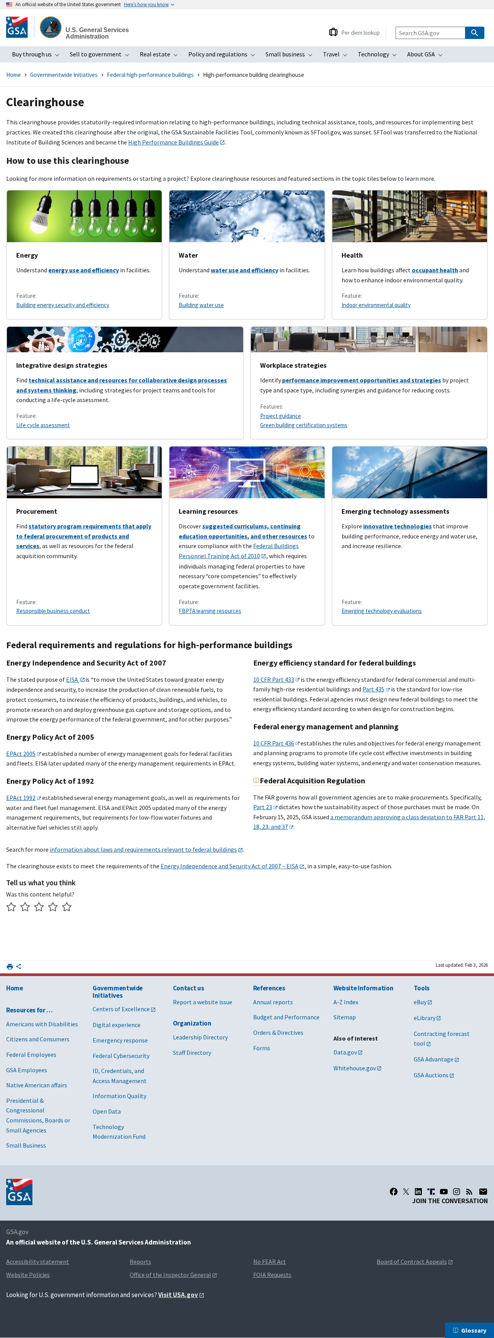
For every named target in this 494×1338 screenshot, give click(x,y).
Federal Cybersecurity (121, 1056)
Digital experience (116, 1025)
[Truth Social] (431, 1191)
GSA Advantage (433, 1059)
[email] (483, 1191)
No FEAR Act (269, 1261)
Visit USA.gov (178, 1294)
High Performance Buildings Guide (173, 142)
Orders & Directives (278, 1032)
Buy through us (38, 56)
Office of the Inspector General (170, 1275)
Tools (422, 988)
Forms (261, 1048)
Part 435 (373, 689)
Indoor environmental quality (376, 305)
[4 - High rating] (53, 908)
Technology (379, 56)
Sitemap (344, 1017)
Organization (192, 1023)
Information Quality (119, 1096)
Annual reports (273, 1002)
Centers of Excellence (121, 1009)
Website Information (363, 988)
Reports (140, 1261)
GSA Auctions (431, 1075)
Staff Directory (192, 1052)
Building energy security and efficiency (62, 305)
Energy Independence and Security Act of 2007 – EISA (229, 866)
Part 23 (262, 807)
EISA (72, 679)
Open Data (107, 1111)
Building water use (201, 305)
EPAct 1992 (21, 797)
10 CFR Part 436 (273, 743)
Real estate (161, 56)
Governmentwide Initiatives (64, 74)
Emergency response (120, 1040)
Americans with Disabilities (42, 1024)
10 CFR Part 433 (273, 679)
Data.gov (345, 1052)
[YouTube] (444, 1191)
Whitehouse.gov (354, 1068)
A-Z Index (345, 1002)
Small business (291, 56)
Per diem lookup (360, 32)
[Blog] (469, 1191)
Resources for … (29, 1010)
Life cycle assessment (43, 425)
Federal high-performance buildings (150, 74)
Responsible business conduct (53, 611)
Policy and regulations (224, 56)
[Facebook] (394, 1191)
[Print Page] (10, 966)
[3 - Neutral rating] (39, 908)
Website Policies (28, 1275)
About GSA (427, 56)
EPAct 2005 (21, 753)
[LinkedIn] (418, 1191)
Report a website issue (202, 1002)
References (269, 988)
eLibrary (424, 1018)
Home (13, 74)
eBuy (420, 1002)
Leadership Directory (200, 1037)
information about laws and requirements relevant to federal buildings (143, 849)
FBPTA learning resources (210, 611)
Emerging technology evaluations (382, 611)
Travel (337, 56)
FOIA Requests (272, 1275)
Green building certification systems (303, 425)
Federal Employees (31, 1054)
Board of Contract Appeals (412, 1261)
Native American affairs (36, 1085)
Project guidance (280, 415)
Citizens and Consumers (37, 1039)
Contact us (188, 988)
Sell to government (102, 56)
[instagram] (456, 1191)
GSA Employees (26, 1070)
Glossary (473, 1330)
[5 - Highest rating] (67, 908)
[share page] (18, 968)
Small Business (26, 1145)
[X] (406, 1191)
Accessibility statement (37, 1261)
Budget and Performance (286, 1017)
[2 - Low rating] (25, 908)
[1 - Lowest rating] (11, 908)
